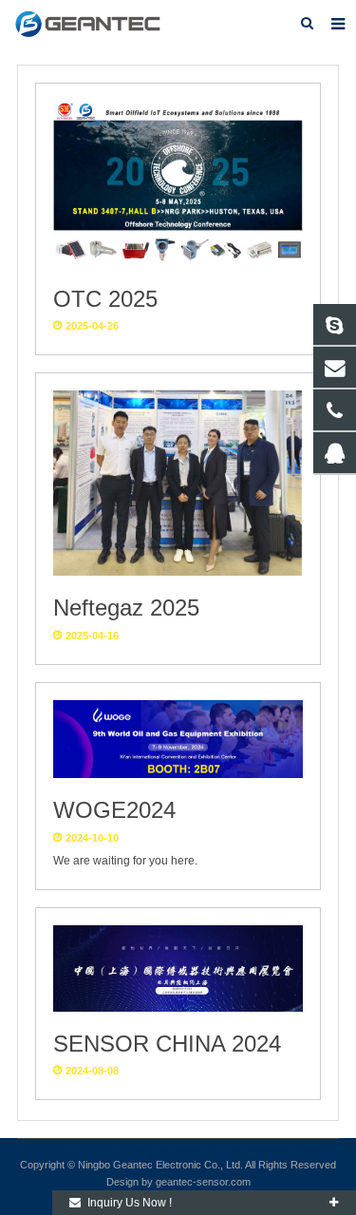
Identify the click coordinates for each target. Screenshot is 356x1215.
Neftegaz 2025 (126, 607)
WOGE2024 (114, 810)
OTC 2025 (105, 299)
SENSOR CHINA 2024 (167, 1043)
